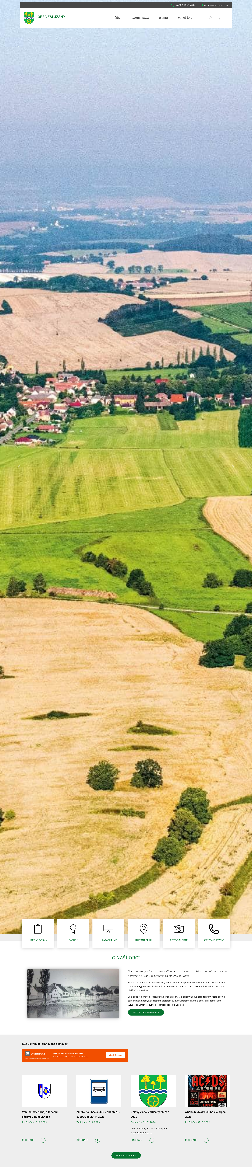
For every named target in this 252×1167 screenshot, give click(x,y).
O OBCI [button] (163, 18)
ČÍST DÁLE (28, 1139)
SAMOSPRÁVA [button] (140, 18)
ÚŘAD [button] (117, 18)
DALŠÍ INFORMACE (126, 1155)
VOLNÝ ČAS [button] (185, 18)
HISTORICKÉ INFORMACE (146, 1012)
